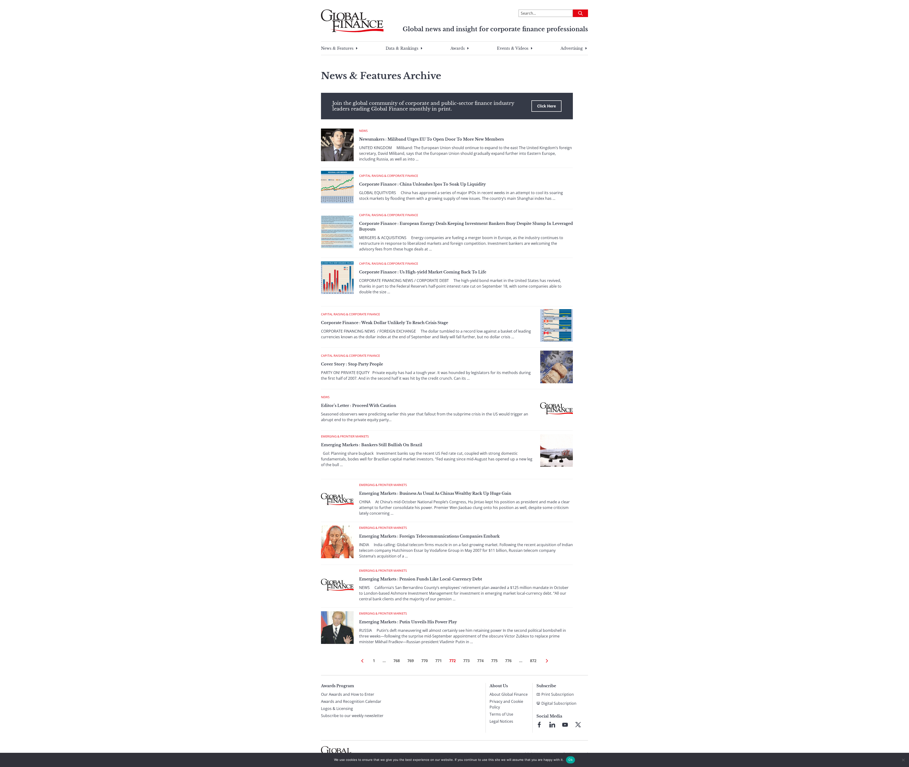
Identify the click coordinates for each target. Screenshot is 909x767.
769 (410, 660)
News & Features (337, 48)
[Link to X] (578, 724)
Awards (457, 48)
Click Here (546, 106)
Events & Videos (512, 48)
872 (533, 660)
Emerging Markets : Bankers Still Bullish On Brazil (371, 444)
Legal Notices (501, 721)
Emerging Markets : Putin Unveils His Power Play (408, 622)
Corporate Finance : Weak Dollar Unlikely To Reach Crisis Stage (384, 322)
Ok (570, 760)
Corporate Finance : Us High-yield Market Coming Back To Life (422, 272)
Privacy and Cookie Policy (506, 704)
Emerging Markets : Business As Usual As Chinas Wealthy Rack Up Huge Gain (435, 493)
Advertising (572, 48)
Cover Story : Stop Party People (352, 364)
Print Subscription (557, 694)
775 (494, 660)
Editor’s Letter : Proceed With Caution (358, 405)
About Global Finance (509, 694)
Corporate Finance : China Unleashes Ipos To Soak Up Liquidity (422, 184)
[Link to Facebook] (539, 724)
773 (466, 660)
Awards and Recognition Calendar (351, 701)
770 (424, 660)
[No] (903, 760)
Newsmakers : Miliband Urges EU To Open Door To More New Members (431, 139)
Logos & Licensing (337, 708)
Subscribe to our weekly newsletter (352, 715)
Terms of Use (501, 714)
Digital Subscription (558, 703)
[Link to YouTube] (565, 724)
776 (508, 660)
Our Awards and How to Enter (347, 694)
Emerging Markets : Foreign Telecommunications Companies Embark (429, 536)
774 (480, 660)
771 (438, 660)
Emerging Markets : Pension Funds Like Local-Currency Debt (420, 579)
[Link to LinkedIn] (552, 724)
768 (396, 660)
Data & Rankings (402, 48)
